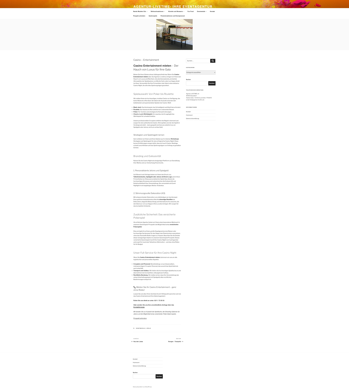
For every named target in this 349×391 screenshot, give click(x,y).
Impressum (189, 115)
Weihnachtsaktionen (157, 11)
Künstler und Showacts (175, 11)
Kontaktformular (139, 307)
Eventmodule (201, 11)
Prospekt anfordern (139, 16)
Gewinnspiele (153, 16)
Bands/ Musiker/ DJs (139, 11)
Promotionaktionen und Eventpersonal (173, 16)
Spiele (149, 328)
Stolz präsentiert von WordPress (142, 387)
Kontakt (212, 11)
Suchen (188, 79)
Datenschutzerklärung (192, 118)
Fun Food (190, 11)
